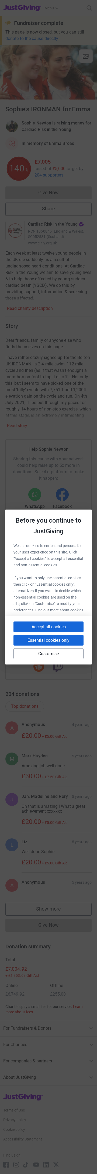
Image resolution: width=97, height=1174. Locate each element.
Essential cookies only (48, 640)
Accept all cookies (49, 626)
